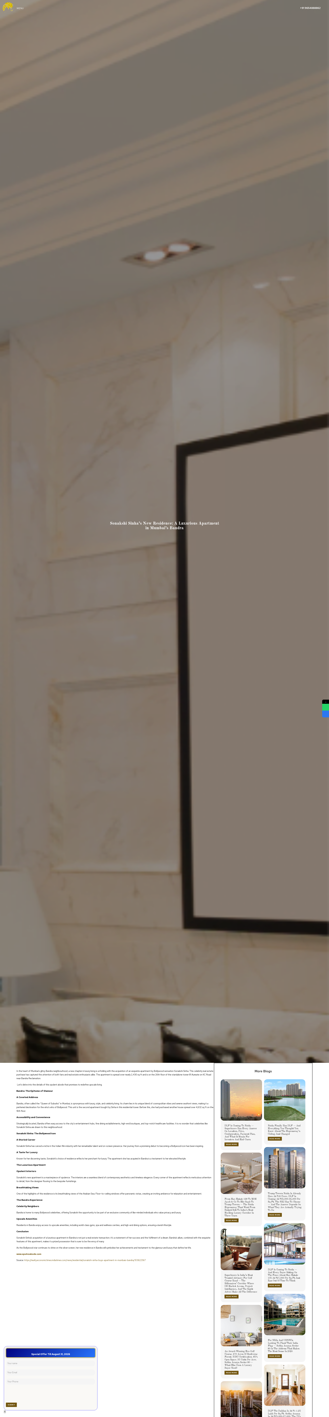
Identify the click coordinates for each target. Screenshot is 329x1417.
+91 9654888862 (310, 8)
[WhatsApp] (325, 707)
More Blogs (263, 1071)
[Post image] (241, 1100)
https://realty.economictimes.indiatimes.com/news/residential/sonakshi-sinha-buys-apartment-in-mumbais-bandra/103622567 (85, 1260)
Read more (231, 1144)
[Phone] (325, 714)
